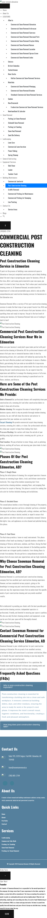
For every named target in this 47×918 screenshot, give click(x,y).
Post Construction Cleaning (17, 185)
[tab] (23, 686)
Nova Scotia (12, 74)
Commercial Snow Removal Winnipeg (23, 86)
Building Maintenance (10, 177)
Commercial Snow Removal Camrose (23, 32)
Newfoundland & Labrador (16, 111)
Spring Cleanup (13, 155)
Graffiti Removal (13, 189)
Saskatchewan (13, 70)
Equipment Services (9, 162)
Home (5, 10)
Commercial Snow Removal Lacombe (23, 49)
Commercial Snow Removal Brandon (23, 90)
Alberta (10, 20)
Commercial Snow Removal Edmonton (23, 24)
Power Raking (12, 151)
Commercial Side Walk (9, 841)
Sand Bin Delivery (14, 135)
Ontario (10, 61)
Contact (4, 824)
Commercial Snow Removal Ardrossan (23, 28)
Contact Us (6, 205)
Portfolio (5, 821)
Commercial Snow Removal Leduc (22, 57)
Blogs (4, 213)
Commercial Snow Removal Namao (22, 45)
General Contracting (9, 158)
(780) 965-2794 (14, 775)
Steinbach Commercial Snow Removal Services (26, 94)
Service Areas (12, 209)
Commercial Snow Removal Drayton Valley (25, 41)
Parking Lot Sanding (15, 127)
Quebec (10, 99)
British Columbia (13, 66)
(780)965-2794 (5, 231)
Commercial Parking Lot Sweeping (19, 198)
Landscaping (7, 139)
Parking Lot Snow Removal (17, 118)
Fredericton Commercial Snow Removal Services (27, 107)
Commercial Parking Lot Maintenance (20, 194)
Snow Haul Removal (14, 131)
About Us (6, 13)
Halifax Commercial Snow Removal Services (25, 78)
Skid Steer (11, 165)
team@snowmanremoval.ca (18, 767)
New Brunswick (13, 103)
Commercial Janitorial (15, 181)
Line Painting (12, 202)
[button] (4, 216)
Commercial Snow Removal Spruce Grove (24, 53)
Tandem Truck (12, 174)
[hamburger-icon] (5, 5)
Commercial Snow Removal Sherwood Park (25, 37)
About (4, 817)
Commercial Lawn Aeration (17, 146)
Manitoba (11, 82)
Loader (10, 170)
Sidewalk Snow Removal (16, 123)
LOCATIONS (6, 16)
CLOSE (7, 914)
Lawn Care (11, 142)
